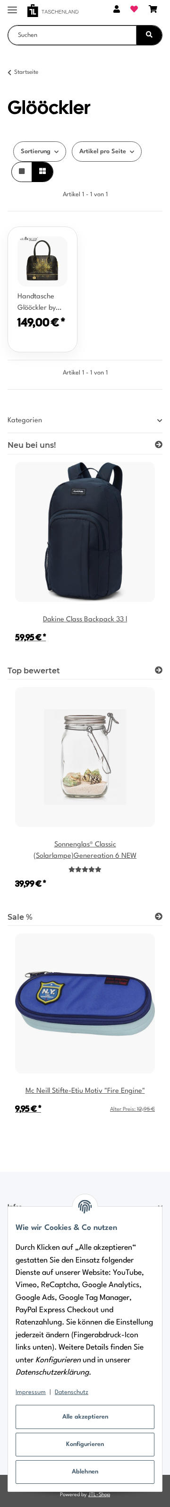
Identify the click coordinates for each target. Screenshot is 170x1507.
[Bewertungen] (85, 870)
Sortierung (36, 151)
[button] (116, 10)
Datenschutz (71, 1392)
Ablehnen (85, 1472)
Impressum (31, 1392)
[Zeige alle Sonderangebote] (158, 917)
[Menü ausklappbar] (12, 6)
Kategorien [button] (25, 420)
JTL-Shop (99, 1495)
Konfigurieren (85, 1444)
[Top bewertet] (158, 671)
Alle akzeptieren (85, 1417)
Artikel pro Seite (102, 151)
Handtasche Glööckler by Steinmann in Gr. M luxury (37, 303)
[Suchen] (149, 35)
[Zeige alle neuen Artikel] (158, 445)
